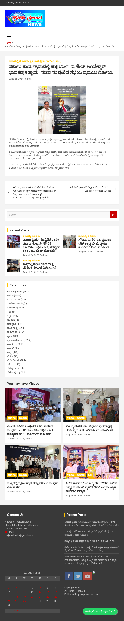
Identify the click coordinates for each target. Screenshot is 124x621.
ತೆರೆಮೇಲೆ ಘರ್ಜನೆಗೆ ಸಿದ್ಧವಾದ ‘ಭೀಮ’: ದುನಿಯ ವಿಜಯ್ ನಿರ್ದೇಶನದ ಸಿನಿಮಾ (90, 189)
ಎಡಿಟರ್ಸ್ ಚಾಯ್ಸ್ (15, 303)
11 (16, 592)
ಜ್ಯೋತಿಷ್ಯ (11, 319)
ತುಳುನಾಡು (24, 61)
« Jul (16, 610)
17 (8, 596)
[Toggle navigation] (9, 35)
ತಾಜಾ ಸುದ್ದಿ (13, 61)
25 (16, 601)
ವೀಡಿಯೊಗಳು (13, 360)
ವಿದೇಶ (10, 356)
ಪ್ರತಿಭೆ (9, 336)
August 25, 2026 (74, 495)
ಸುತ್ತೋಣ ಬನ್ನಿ (13, 368)
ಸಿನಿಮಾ (10, 364)
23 (55, 596)
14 (40, 592)
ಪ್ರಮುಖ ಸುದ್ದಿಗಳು (37, 61)
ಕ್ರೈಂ (9, 315)
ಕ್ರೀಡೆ (9, 311)
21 (40, 596)
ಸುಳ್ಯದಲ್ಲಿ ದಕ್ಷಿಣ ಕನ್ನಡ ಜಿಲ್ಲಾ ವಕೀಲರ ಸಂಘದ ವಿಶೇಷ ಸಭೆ (39, 266)
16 (55, 592)
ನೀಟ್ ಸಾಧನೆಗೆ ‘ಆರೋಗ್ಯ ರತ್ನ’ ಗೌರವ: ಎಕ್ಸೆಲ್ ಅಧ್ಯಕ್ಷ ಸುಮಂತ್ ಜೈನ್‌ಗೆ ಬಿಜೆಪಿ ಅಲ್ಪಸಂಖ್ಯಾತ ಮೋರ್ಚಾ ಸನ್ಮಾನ (91, 487)
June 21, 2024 (16, 78)
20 (32, 596)
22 (47, 596)
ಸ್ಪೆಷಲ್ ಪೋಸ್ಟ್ (13, 372)
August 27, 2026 (31, 255)
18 (16, 596)
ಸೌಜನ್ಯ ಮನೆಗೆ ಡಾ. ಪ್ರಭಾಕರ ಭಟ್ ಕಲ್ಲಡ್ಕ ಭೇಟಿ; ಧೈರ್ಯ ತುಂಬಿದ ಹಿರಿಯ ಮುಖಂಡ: (94, 243)
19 (24, 596)
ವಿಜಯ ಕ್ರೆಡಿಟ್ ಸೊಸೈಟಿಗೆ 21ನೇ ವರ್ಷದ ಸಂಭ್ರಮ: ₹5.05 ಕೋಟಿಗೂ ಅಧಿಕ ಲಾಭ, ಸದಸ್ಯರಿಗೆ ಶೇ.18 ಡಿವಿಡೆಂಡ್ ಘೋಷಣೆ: (41, 245)
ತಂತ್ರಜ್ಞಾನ (11, 323)
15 (47, 592)
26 (24, 601)
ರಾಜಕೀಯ (50, 61)
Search (113, 214)
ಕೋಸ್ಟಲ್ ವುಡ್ (14, 307)
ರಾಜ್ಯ (58, 61)
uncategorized (14, 291)
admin (28, 78)
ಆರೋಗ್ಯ (11, 295)
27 (32, 601)
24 (8, 601)
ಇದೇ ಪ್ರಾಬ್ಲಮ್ (13, 299)
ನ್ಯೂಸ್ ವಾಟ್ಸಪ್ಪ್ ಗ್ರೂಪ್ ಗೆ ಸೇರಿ (101, 611)
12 (24, 592)
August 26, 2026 (86, 251)
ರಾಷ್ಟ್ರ (9, 352)
